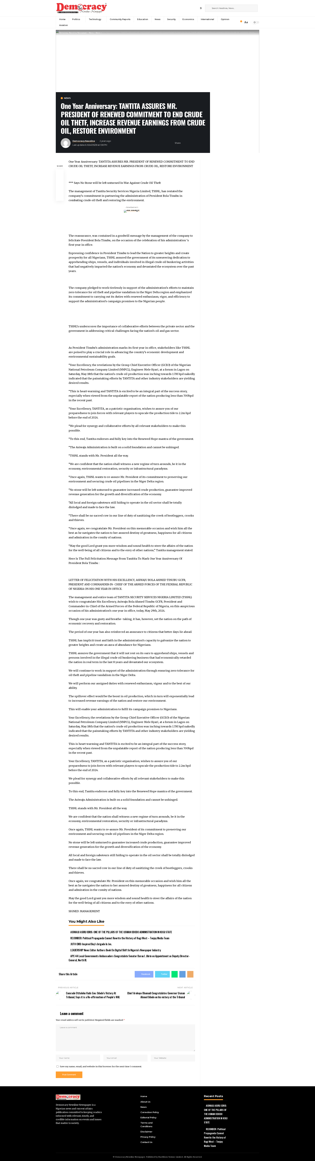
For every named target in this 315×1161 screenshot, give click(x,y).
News (67, 98)
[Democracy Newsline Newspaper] (82, 8)
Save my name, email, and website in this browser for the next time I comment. (101, 1066)
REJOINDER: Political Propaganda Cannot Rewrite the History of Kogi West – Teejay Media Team (119, 938)
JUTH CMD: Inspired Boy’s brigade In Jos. (91, 944)
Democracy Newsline (84, 141)
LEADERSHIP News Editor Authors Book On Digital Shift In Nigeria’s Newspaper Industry (115, 950)
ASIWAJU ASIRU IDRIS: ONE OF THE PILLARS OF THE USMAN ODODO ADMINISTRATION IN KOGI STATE (121, 932)
